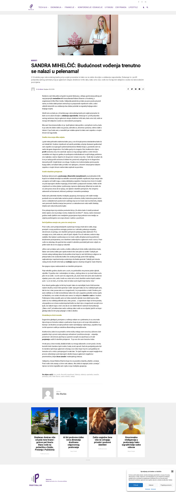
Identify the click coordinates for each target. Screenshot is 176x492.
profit (50, 376)
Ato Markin (40, 89)
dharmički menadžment (67, 374)
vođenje (73, 376)
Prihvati (136, 485)
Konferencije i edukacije (90, 7)
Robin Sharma (56, 376)
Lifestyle (133, 7)
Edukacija (77, 374)
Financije (69, 7)
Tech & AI (42, 7)
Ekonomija (56, 7)
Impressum (147, 489)
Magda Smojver (131, 451)
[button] (172, 471)
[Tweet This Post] (132, 89)
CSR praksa (120, 7)
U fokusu (109, 7)
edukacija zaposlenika (87, 374)
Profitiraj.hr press (44, 454)
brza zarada (57, 374)
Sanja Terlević (73, 451)
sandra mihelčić (65, 376)
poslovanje (45, 376)
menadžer (96, 374)
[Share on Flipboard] (135, 89)
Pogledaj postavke (166, 485)
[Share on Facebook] (128, 89)
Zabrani (151, 485)
